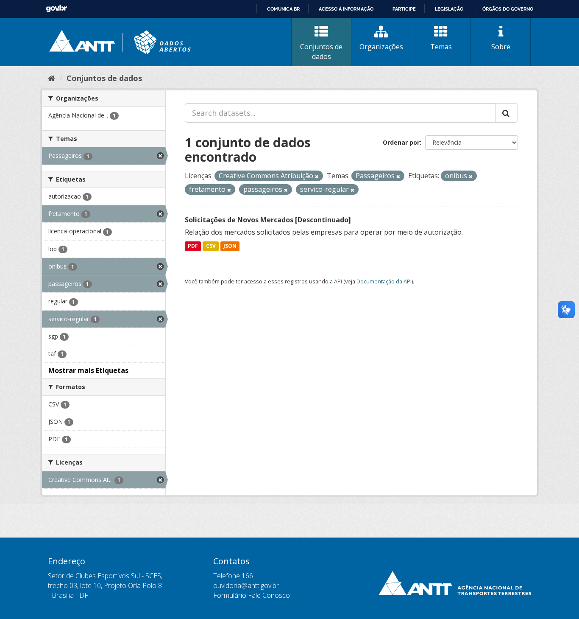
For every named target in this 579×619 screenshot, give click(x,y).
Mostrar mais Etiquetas (88, 370)
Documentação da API (384, 281)
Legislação (449, 9)
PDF (193, 246)
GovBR (56, 9)
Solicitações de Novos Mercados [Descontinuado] (268, 219)
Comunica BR (283, 9)
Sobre (500, 46)
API (338, 281)
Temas (441, 46)
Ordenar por (401, 142)
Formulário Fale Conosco (251, 595)
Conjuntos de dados (321, 51)
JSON (230, 246)
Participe (404, 9)
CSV (211, 246)
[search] (506, 113)
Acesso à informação (346, 9)
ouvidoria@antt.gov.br (246, 585)
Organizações (381, 46)
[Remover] (317, 176)
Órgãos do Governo (507, 9)
